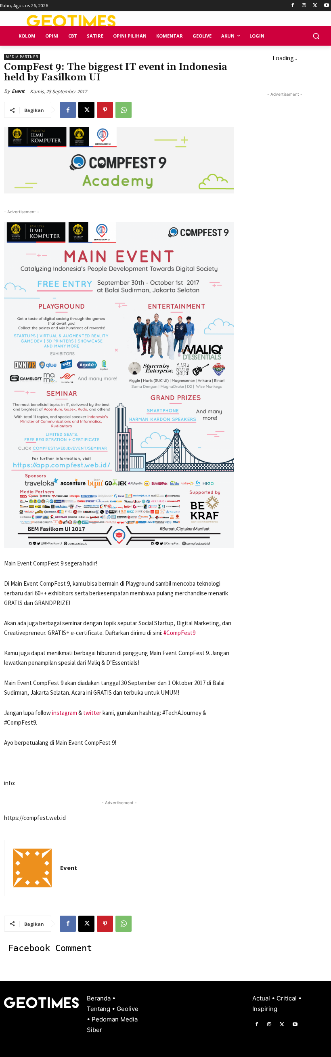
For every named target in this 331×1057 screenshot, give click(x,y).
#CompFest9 (179, 633)
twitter (92, 713)
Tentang (99, 1009)
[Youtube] (326, 6)
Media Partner (22, 56)
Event (18, 91)
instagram (64, 713)
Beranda (99, 998)
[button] (315, 36)
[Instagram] (304, 6)
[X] (315, 6)
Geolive (127, 1009)
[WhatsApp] (123, 110)
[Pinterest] (105, 110)
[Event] (32, 868)
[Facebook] (292, 6)
